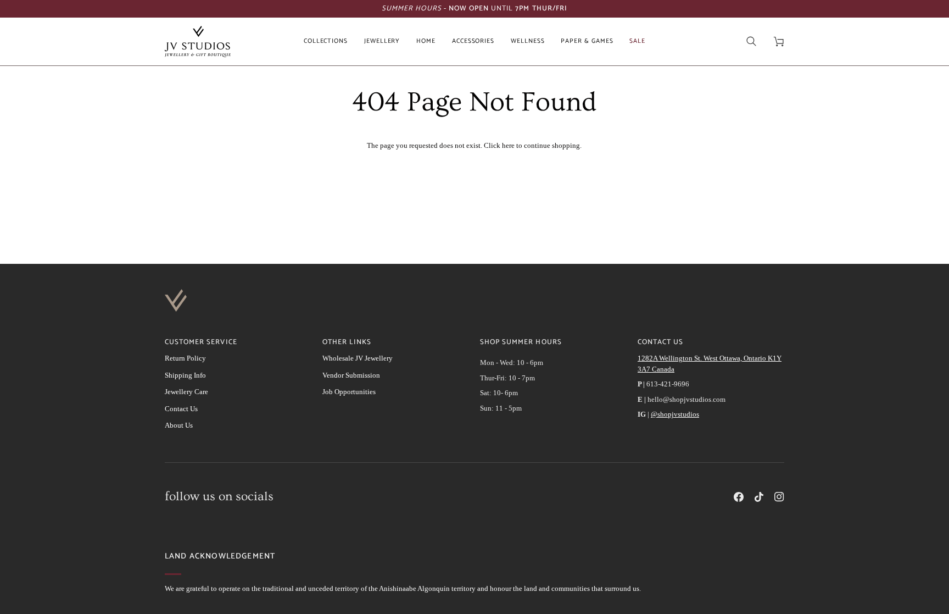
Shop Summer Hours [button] (521, 342)
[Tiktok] (759, 497)
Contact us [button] (660, 342)
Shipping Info (185, 375)
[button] (325, 41)
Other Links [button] (346, 342)
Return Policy (185, 358)
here (508, 145)
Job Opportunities (349, 392)
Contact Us (181, 409)
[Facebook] (739, 497)
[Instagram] (779, 497)
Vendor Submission (351, 375)
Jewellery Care (186, 392)
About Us (179, 425)
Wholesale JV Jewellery (357, 358)
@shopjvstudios (675, 414)
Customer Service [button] (201, 342)
